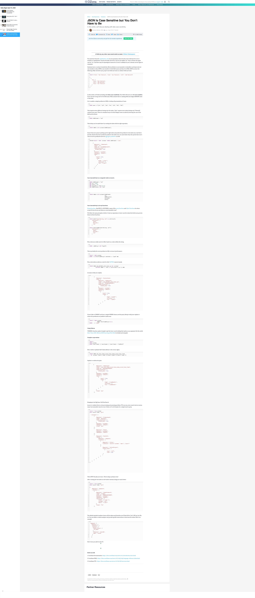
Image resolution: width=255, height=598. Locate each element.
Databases (103, 16)
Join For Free (128, 38)
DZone (88, 16)
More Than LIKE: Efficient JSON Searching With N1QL (101, 333)
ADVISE (112, 262)
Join (162, 2)
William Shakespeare (129, 54)
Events (119, 2)
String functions (91, 208)
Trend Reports (111, 2)
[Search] (169, 1)
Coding (133, 4)
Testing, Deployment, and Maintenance (146, 4)
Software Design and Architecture (123, 4)
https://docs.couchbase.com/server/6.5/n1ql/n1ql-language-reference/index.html (118, 558)
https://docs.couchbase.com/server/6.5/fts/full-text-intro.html (113, 561)
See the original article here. (120, 579)
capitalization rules (104, 58)
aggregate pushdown (110, 136)
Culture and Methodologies (98, 4)
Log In (158, 2)
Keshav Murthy (96, 30)
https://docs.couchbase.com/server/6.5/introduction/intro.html (119, 555)
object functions (130, 208)
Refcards (102, 2)
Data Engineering (109, 4)
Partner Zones (160, 4)
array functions (120, 208)
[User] (165, 2)
